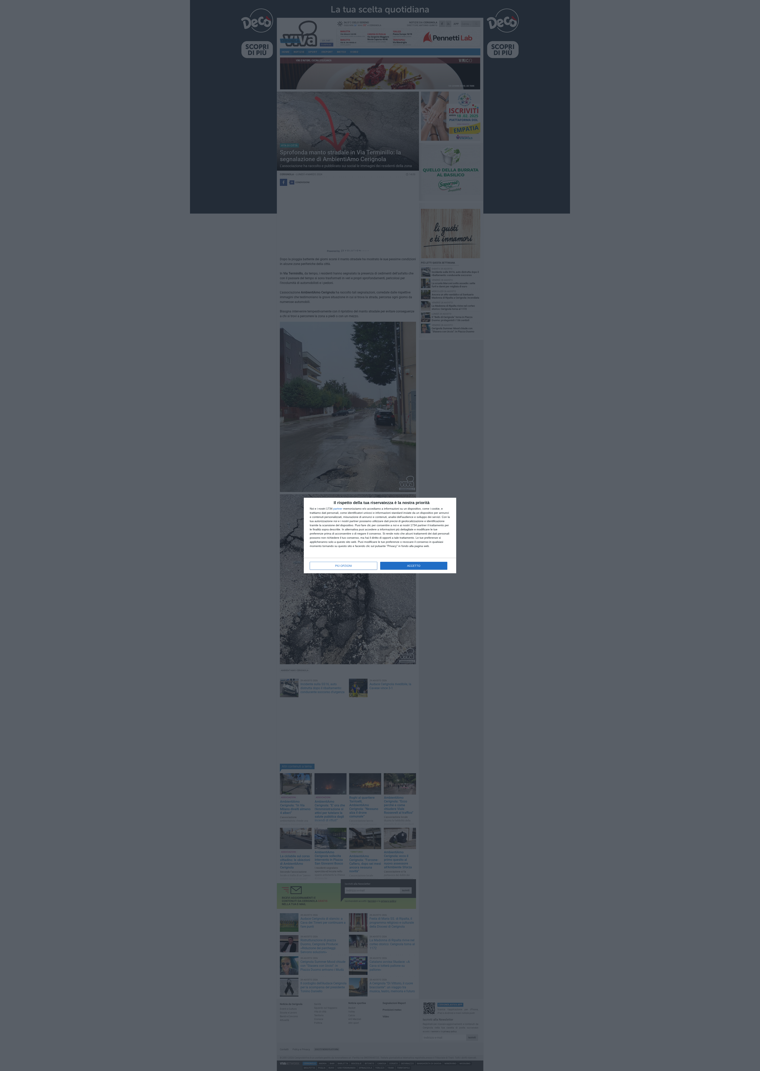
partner (337, 508)
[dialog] (380, 535)
